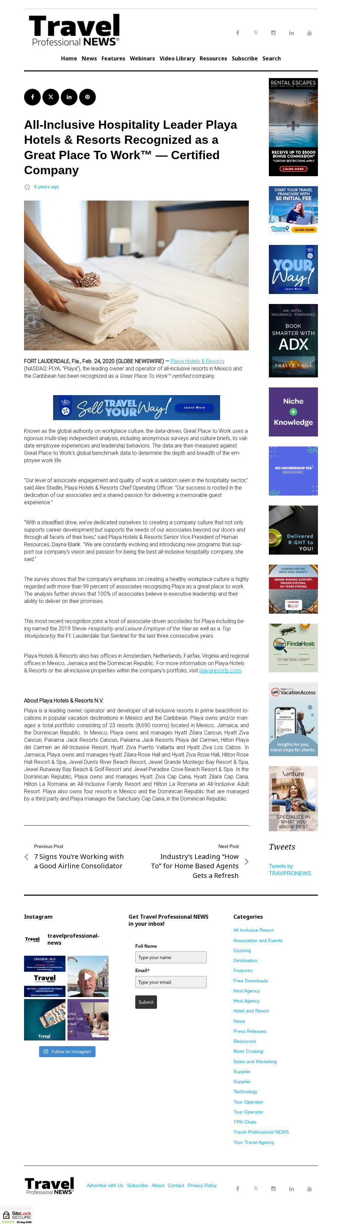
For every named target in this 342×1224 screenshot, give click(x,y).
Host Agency (246, 990)
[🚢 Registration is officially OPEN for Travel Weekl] (44, 976)
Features (113, 58)
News (89, 58)
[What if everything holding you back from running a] (88, 1019)
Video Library (177, 58)
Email (142, 970)
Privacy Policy (202, 1185)
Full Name (146, 946)
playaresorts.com (220, 670)
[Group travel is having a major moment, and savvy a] (44, 1019)
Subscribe (245, 58)
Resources (213, 58)
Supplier (242, 1071)
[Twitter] (255, 1182)
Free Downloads (250, 980)
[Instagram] (273, 1189)
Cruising (242, 950)
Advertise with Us (105, 1185)
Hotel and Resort (251, 1010)
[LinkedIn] (291, 1189)
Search (272, 58)
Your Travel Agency (253, 1142)
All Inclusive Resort (253, 930)
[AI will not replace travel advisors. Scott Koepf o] (88, 976)
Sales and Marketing (255, 1061)
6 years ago (46, 186)
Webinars (142, 58)
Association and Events (258, 940)
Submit (146, 1002)
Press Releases (250, 1031)
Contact (176, 1185)
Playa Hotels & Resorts (197, 361)
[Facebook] (237, 1189)
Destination (245, 960)
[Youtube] (309, 1189)
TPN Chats (244, 1122)
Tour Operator (248, 1102)
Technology (245, 1091)
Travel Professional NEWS (261, 1132)
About (158, 1185)
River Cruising (248, 1051)
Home (69, 58)
